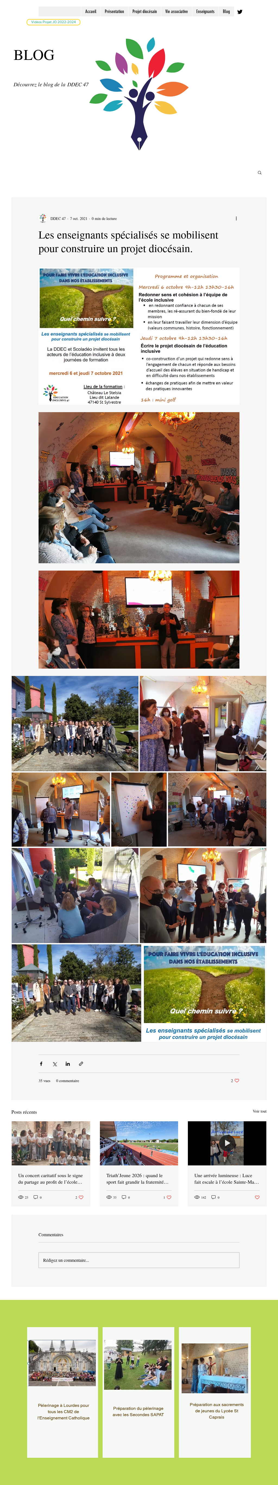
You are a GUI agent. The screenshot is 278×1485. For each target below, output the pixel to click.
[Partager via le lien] (81, 1063)
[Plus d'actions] (236, 218)
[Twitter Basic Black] (240, 12)
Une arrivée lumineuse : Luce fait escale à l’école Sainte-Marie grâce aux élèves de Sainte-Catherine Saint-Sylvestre (226, 1178)
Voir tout (260, 1111)
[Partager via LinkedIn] (67, 1063)
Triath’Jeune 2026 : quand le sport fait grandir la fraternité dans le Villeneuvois (135, 1178)
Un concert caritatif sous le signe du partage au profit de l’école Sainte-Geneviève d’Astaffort (50, 1178)
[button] (259, 172)
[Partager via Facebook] (41, 1063)
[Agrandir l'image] (75, 723)
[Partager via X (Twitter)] (54, 1063)
